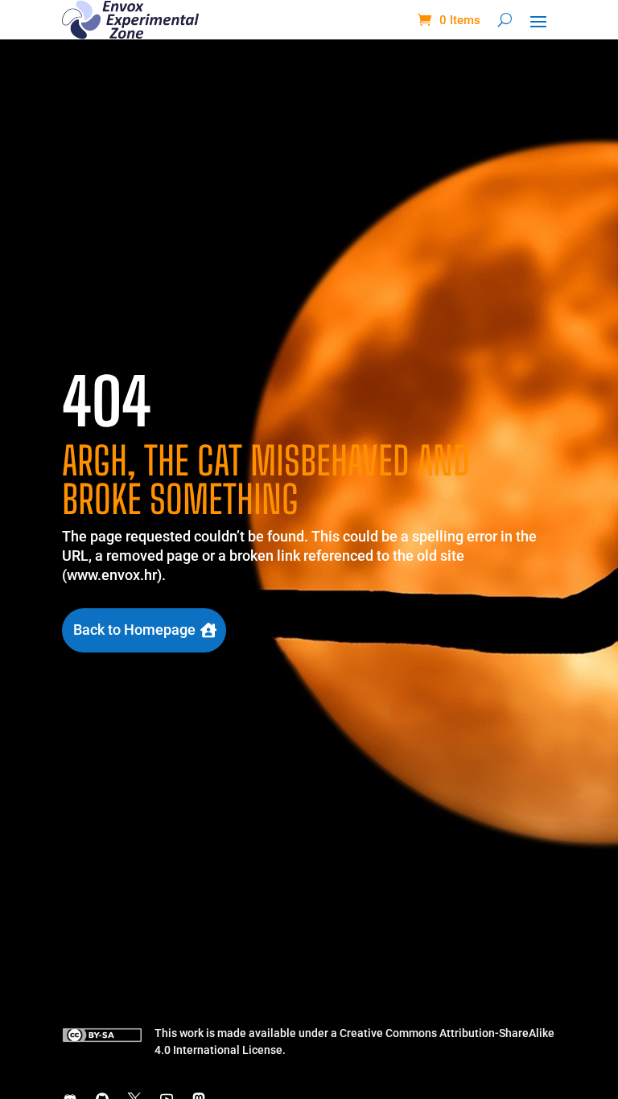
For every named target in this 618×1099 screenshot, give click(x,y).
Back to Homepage (134, 629)
